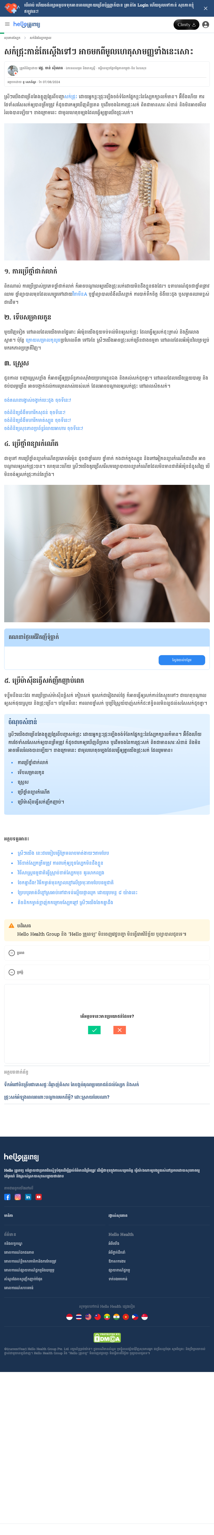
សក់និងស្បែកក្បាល (40, 38)
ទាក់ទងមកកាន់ (118, 1279)
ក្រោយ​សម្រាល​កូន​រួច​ (43, 340)
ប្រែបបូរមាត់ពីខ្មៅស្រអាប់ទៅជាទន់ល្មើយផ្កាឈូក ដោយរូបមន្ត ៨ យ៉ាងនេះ (78, 892)
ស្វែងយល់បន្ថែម (182, 660)
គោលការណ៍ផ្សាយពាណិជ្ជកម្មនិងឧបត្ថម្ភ (29, 1270)
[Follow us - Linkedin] (28, 1197)
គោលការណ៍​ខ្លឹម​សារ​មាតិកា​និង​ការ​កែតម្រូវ (30, 1261)
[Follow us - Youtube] (38, 1197)
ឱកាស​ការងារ (117, 1261)
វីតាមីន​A (80, 294)
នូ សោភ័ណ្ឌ (29, 82)
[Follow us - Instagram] (18, 1197)
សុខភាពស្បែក (12, 38)
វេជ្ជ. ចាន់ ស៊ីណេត (51, 68)
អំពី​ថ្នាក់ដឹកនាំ (117, 1252)
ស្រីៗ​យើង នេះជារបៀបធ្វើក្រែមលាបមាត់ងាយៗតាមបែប (63, 853)
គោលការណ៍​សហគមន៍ (18, 1288)
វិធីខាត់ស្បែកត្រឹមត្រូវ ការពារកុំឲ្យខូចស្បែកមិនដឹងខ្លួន (60, 863)
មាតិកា (8, 1215)
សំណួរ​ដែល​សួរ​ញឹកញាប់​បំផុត (23, 1279)
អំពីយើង (114, 1243)
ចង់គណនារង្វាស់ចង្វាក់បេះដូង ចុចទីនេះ (37, 400)
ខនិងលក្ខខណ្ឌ (13, 1243)
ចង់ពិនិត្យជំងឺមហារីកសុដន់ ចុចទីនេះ (34, 412)
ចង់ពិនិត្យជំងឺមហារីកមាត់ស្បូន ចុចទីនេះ (37, 420)
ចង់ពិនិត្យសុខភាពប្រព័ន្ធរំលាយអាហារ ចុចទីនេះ (43, 428)
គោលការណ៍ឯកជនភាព (19, 1252)
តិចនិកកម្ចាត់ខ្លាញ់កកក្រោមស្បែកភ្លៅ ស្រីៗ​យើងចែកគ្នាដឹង (65, 902)
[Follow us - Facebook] (7, 1197)
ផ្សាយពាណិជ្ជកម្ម (119, 1270)
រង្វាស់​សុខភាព (118, 1215)
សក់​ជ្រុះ (70, 96)
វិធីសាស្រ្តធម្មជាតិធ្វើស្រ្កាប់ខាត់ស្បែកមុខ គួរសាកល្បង (61, 873)
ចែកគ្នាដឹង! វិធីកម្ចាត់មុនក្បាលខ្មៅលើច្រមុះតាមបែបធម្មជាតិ (66, 883)
